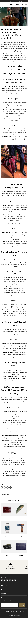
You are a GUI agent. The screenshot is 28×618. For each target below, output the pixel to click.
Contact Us (21, 611)
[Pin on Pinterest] (10, 487)
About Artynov (6, 611)
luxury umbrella (8, 480)
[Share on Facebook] (2, 487)
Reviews (12, 611)
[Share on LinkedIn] (7, 487)
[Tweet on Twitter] (5, 487)
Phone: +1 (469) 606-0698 (14, 613)
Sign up (22, 605)
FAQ (16, 611)
